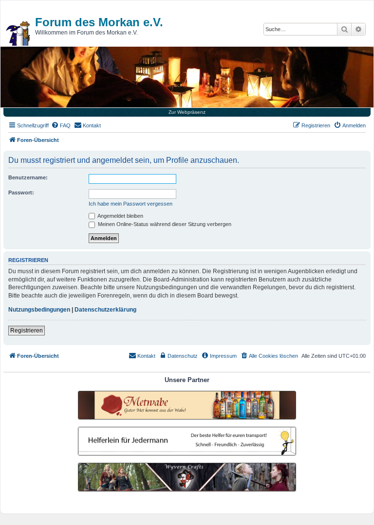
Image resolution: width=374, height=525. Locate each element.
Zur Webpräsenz (187, 112)
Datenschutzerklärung (105, 309)
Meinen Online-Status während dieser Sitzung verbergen (163, 224)
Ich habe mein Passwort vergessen (130, 204)
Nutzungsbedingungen (39, 309)
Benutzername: (28, 177)
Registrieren (26, 330)
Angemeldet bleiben (119, 216)
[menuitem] (61, 125)
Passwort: (21, 192)
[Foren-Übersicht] (18, 33)
